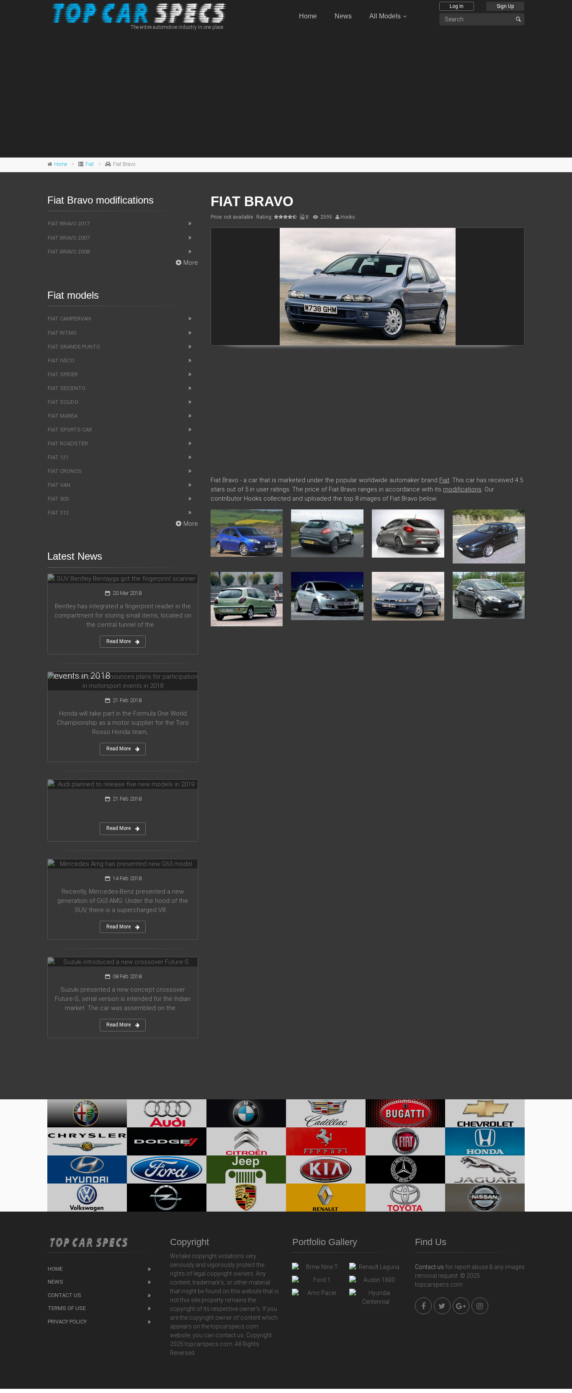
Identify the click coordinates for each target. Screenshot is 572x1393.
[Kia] (326, 1169)
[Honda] (485, 1141)
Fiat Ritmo (62, 333)
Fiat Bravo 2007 (69, 238)
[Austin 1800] (375, 1282)
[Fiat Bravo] (367, 286)
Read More (118, 641)
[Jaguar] (485, 1169)
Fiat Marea (62, 416)
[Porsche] (246, 1198)
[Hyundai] (87, 1169)
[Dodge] (166, 1141)
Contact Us (64, 1295)
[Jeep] (246, 1169)
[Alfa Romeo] (87, 1113)
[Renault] (326, 1198)
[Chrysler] (87, 1141)
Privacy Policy (67, 1321)
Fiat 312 (58, 512)
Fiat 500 (58, 499)
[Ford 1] (318, 1282)
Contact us (429, 1267)
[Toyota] (405, 1198)
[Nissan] (485, 1198)
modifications (462, 489)
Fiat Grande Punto (74, 347)
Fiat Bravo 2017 (69, 223)
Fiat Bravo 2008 (69, 251)
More (190, 262)
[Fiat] (405, 1141)
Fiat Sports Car (70, 429)
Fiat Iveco (61, 360)
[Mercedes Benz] (405, 1169)
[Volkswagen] (87, 1198)
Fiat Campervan (69, 318)
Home (308, 16)
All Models (385, 16)
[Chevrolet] (485, 1113)
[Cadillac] (326, 1113)
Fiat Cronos (65, 471)
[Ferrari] (326, 1141)
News (343, 16)
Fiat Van (59, 485)
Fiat (89, 164)
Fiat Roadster (68, 443)
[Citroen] (246, 1141)
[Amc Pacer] (318, 1295)
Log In (457, 6)
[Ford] (166, 1169)
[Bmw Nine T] (318, 1269)
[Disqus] (368, 754)
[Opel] (166, 1198)
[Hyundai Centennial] (375, 1297)
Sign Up (505, 6)
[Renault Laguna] (375, 1269)
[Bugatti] (405, 1113)
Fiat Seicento (66, 388)
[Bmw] (246, 1113)
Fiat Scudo (63, 402)
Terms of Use (67, 1308)
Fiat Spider (63, 374)
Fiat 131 (58, 457)
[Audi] (166, 1113)
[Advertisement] (286, 92)
